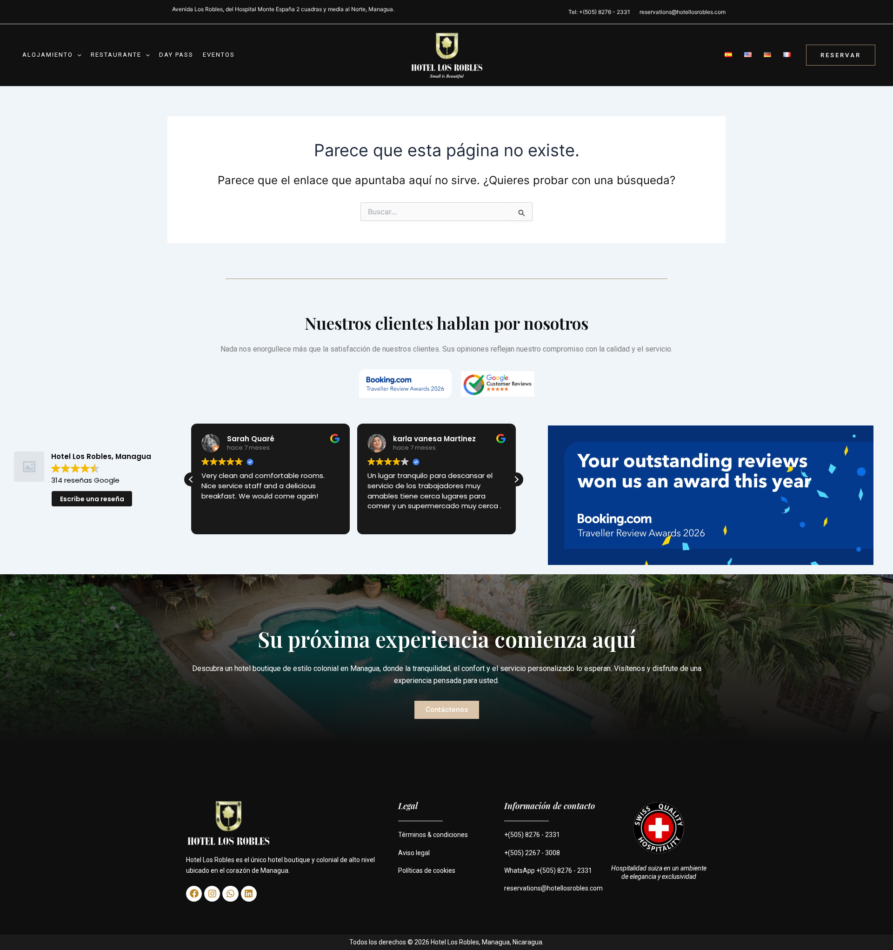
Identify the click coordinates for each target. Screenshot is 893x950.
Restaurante (116, 54)
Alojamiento (47, 54)
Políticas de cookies (426, 870)
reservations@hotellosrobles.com (683, 11)
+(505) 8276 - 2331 (532, 834)
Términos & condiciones (433, 834)
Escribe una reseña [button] (92, 499)
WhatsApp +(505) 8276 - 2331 (548, 870)
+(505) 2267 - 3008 (532, 853)
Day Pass (176, 54)
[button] (77, 54)
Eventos (219, 54)
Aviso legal (414, 853)
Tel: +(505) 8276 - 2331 (599, 11)
